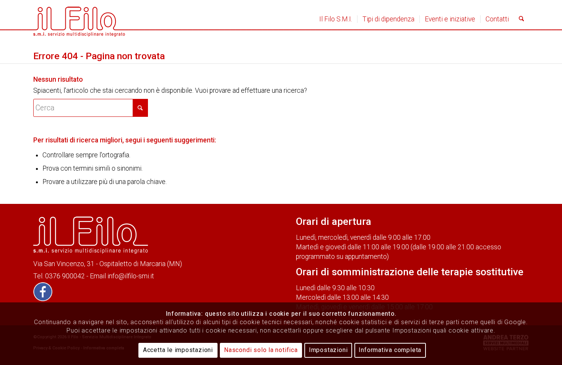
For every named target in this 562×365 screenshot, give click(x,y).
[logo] (79, 19)
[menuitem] (335, 19)
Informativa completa (390, 350)
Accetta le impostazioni (178, 350)
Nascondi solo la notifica (261, 350)
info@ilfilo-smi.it (130, 276)
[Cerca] (521, 19)
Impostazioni (328, 350)
